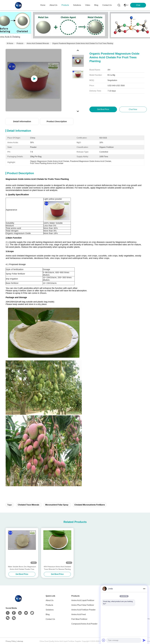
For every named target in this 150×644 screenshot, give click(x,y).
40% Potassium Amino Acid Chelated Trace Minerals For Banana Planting (57, 568)
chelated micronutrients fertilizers (89, 505)
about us (53, 5)
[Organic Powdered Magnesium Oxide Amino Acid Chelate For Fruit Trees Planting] (33, 80)
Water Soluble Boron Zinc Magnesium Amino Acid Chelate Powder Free (22, 568)
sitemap (20, 641)
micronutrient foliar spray (56, 505)
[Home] (18, 601)
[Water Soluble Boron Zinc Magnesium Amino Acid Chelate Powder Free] (22, 546)
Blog (48, 614)
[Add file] (103, 640)
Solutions (50, 610)
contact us (107, 5)
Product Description (57, 121)
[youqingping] (14, 618)
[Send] (144, 640)
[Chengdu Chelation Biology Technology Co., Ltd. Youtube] (26, 613)
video (87, 5)
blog (96, 5)
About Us (49, 600)
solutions (77, 5)
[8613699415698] (32, 613)
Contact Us (50, 619)
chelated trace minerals (28, 505)
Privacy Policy (11, 641)
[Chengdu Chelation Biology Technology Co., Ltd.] (18, 5)
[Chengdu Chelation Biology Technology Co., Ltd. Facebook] (14, 613)
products (65, 5)
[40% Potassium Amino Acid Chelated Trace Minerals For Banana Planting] (57, 546)
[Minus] (144, 588)
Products (20, 43)
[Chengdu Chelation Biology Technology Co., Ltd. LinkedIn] (20, 613)
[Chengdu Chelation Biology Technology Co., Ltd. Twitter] (8, 613)
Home (42, 5)
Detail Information (22, 121)
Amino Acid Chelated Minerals (38, 43)
